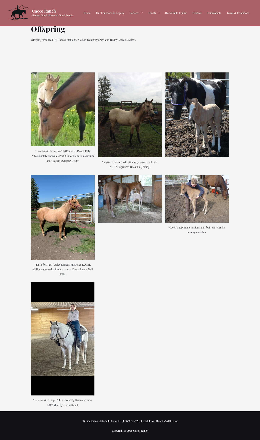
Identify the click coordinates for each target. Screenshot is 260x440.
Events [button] (152, 13)
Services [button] (134, 13)
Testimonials (214, 13)
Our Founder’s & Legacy (110, 13)
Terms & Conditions (238, 13)
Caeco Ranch (44, 11)
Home (86, 13)
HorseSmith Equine (176, 13)
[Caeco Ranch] (18, 12)
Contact (197, 13)
